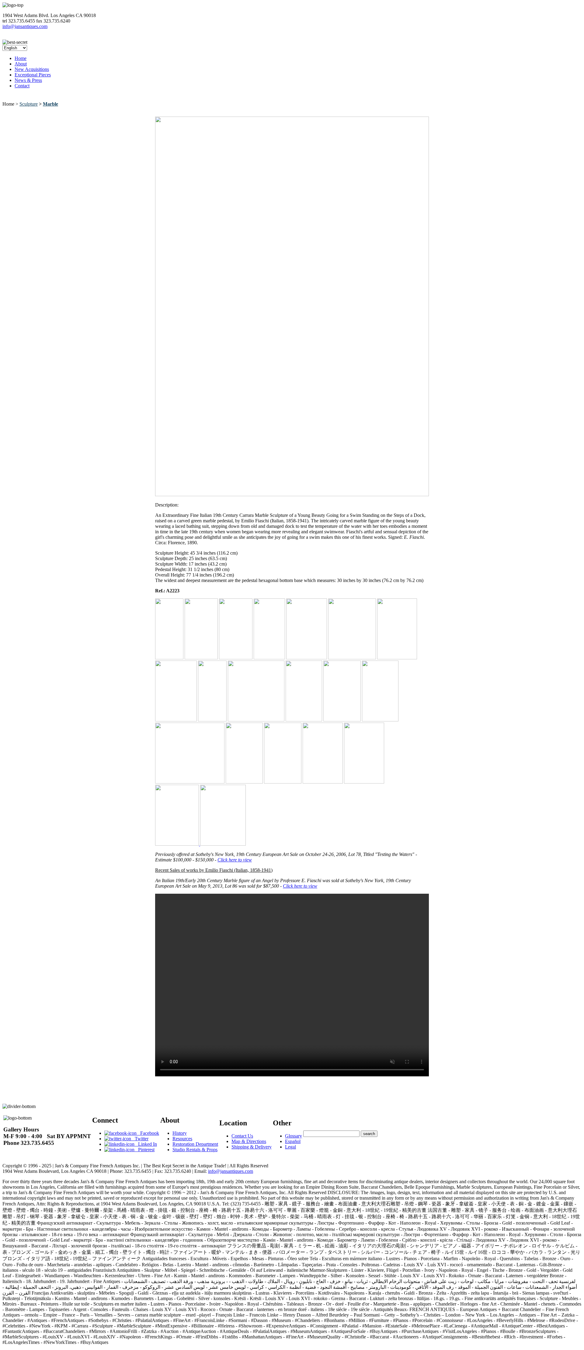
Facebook (148, 1133)
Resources (182, 1138)
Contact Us (242, 1135)
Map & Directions (248, 1141)
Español (293, 1141)
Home (20, 58)
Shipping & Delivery (251, 1146)
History (179, 1133)
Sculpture (28, 104)
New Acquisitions (32, 69)
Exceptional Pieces (33, 74)
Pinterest (144, 1149)
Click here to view (234, 859)
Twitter (139, 1138)
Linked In (145, 1144)
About (21, 63)
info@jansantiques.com (24, 26)
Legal (290, 1146)
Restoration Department (195, 1144)
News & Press (28, 80)
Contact (22, 85)
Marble (50, 104)
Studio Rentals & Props (194, 1149)
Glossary (293, 1135)
